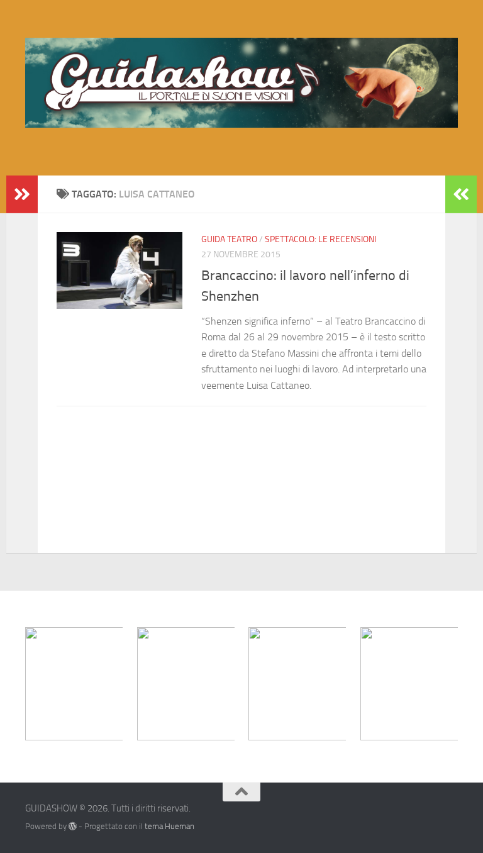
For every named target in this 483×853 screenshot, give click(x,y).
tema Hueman (169, 826)
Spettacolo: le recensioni (320, 239)
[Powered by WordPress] (73, 826)
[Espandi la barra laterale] (22, 194)
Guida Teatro (229, 239)
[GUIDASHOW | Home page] (241, 82)
